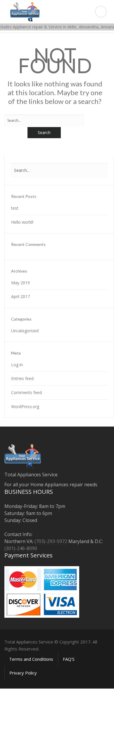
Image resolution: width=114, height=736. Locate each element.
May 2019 (20, 282)
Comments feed (26, 392)
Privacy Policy (23, 673)
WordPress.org (25, 406)
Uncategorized (25, 330)
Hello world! (22, 222)
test (14, 208)
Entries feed (22, 378)
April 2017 (20, 296)
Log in (17, 364)
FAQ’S (69, 659)
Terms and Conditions (31, 659)
